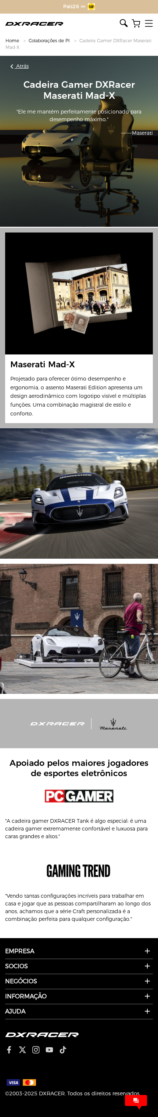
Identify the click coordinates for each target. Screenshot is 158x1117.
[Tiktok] (65, 1050)
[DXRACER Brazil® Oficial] (62, 23)
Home (12, 40)
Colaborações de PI (49, 40)
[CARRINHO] (136, 24)
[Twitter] (25, 1050)
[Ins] (39, 1050)
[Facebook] (12, 1050)
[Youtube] (52, 1050)
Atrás (22, 66)
